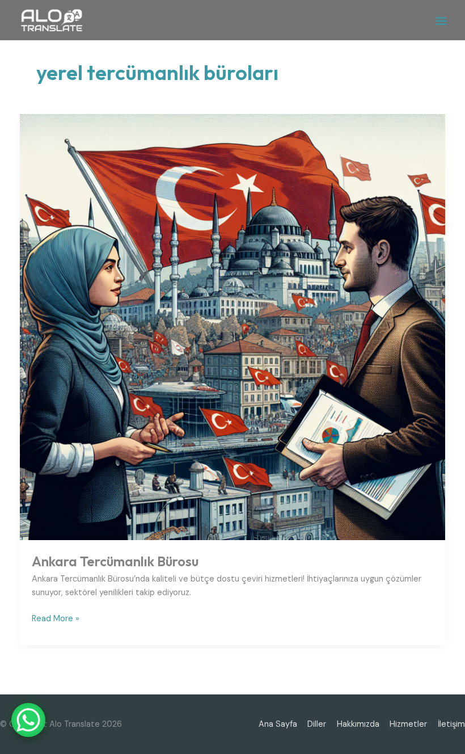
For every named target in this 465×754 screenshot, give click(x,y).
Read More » (55, 618)
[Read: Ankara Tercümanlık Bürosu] (233, 326)
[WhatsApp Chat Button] (28, 720)
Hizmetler (408, 724)
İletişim (451, 724)
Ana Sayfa (278, 724)
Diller (316, 724)
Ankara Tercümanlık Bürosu (115, 561)
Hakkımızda (358, 724)
